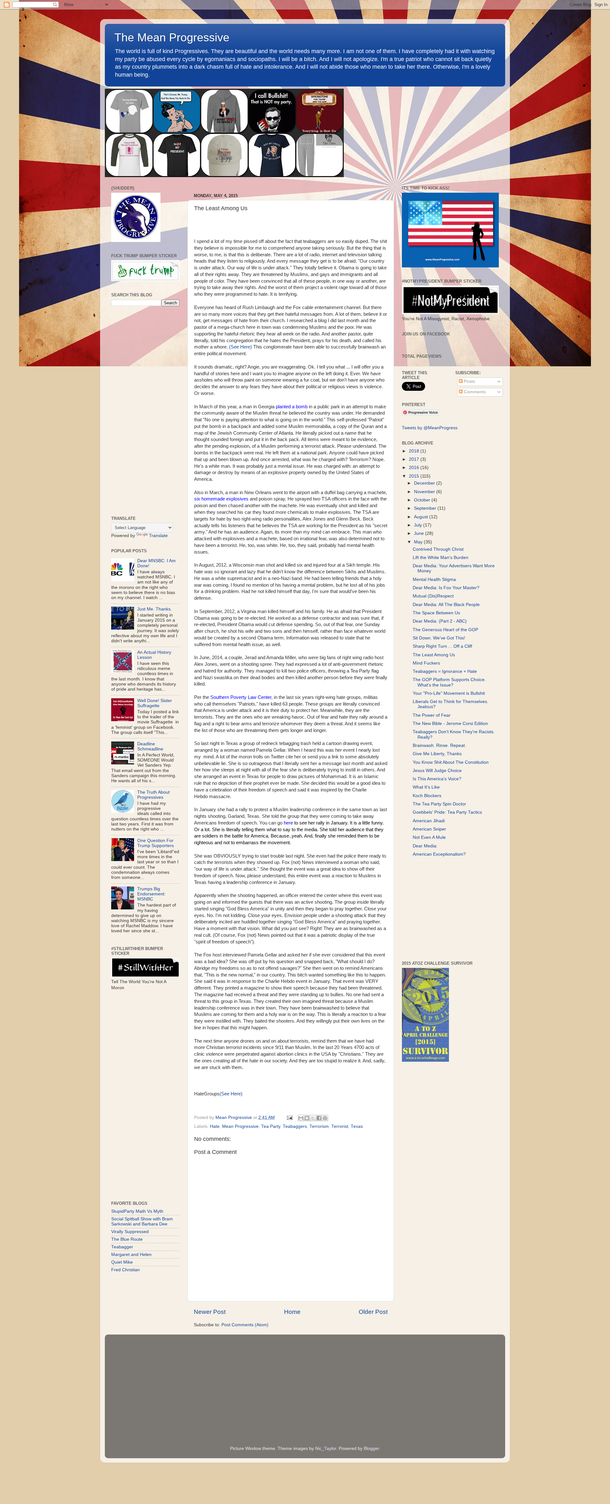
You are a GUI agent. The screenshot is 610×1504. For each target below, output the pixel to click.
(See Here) (240, 346)
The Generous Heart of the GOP (445, 629)
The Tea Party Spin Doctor (439, 804)
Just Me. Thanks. (154, 609)
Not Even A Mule (429, 837)
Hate (215, 1126)
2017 (414, 459)
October (422, 500)
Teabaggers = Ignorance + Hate (445, 671)
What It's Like (426, 787)
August (421, 516)
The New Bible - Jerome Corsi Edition (450, 723)
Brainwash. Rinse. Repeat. (439, 745)
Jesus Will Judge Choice (437, 770)
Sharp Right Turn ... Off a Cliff (442, 646)
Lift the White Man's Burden (440, 557)
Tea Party (270, 1126)
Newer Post (210, 1311)
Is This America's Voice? (437, 778)
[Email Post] (289, 1117)
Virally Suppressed (130, 1231)
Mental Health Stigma (434, 579)
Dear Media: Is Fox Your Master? (446, 587)
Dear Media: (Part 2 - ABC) (440, 621)
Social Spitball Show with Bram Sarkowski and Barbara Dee (142, 1221)
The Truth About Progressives (153, 795)
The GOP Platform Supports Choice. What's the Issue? (449, 682)
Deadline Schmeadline (150, 746)
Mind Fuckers (426, 663)
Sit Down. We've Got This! (439, 638)
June (419, 533)
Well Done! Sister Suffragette (154, 703)
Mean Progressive (240, 1126)
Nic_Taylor (325, 1448)
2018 (414, 451)
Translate (158, 535)
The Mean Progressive (171, 37)
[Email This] (301, 1118)
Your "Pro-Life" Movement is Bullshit (449, 693)
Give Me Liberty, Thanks (437, 753)
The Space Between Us (436, 613)
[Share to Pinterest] (325, 1118)
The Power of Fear (432, 715)
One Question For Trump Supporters (155, 843)
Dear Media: (425, 846)
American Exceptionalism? (439, 854)
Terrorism (319, 1126)
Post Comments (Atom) (244, 1324)
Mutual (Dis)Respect (433, 596)
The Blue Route (127, 1239)
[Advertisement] (145, 411)
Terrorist (339, 1126)
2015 (414, 476)
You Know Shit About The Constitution (451, 762)
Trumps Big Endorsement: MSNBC (151, 894)
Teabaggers (295, 1126)
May (419, 542)
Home (292, 1311)
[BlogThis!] (307, 1118)
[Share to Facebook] (319, 1118)
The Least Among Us (434, 654)
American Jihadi (429, 820)
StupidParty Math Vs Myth (137, 1211)
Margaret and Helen (131, 1254)
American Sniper (429, 829)
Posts (469, 381)
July (418, 525)
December (425, 483)
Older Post (373, 1311)
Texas (357, 1126)
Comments (474, 392)
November (425, 491)
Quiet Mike (122, 1262)
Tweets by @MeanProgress (430, 427)
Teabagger (122, 1247)
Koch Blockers (427, 795)
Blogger (371, 1448)
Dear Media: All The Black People (446, 604)
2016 (414, 467)
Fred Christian (125, 1269)
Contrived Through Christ (438, 549)
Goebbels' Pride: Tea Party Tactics (447, 812)
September (425, 508)
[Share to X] (313, 1118)
